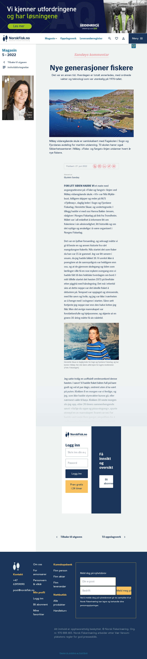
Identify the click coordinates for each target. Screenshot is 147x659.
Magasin (50, 38)
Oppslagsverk (68, 38)
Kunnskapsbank (62, 564)
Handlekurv (60, 610)
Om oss (37, 564)
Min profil (39, 592)
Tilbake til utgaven (17, 62)
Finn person (60, 570)
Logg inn (123, 38)
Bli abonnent (108, 481)
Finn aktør (59, 576)
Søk (109, 38)
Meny (135, 38)
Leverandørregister (91, 38)
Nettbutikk (60, 594)
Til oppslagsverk (111, 536)
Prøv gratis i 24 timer (76, 486)
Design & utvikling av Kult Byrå (73, 653)
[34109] (133, 46)
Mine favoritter (116, 38)
